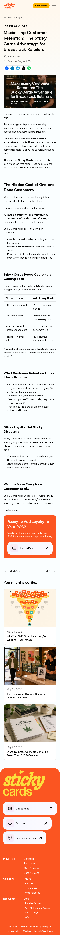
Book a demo (11, 509)
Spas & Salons (31, 872)
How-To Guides (32, 903)
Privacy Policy (14, 930)
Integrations (30, 888)
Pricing (27, 878)
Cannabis (29, 858)
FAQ (26, 917)
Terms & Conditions (43, 930)
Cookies (27, 930)
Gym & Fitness (31, 868)
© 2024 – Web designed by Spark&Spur (30, 926)
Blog (26, 898)
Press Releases (32, 892)
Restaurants (30, 863)
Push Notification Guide (37, 907)
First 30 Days (31, 912)
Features (28, 883)
